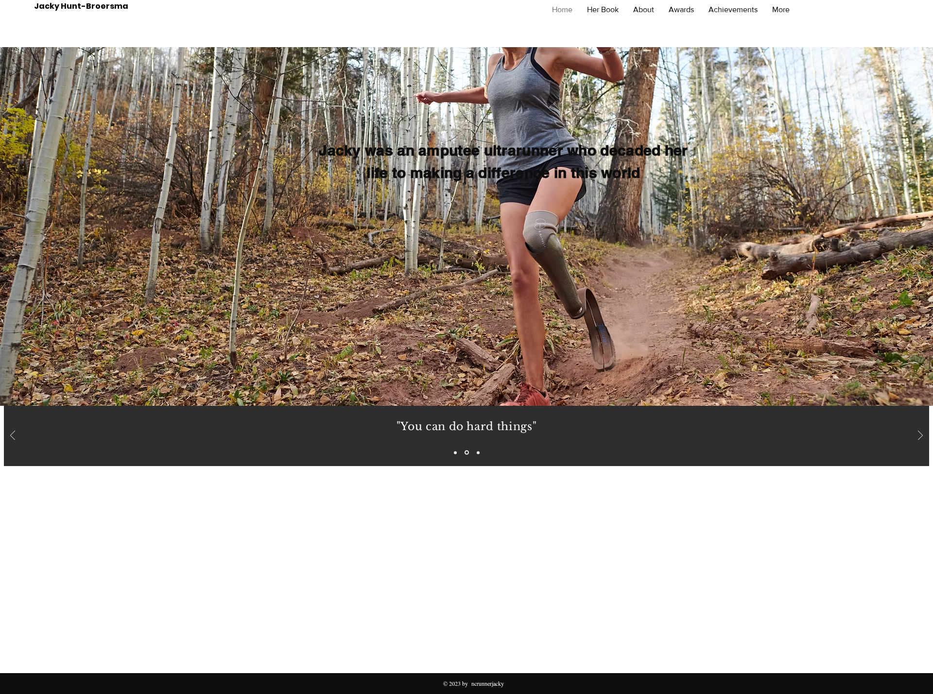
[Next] (920, 436)
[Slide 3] (477, 453)
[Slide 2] (466, 452)
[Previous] (12, 436)
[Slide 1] (455, 452)
